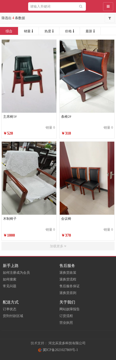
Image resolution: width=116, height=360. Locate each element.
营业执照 (66, 323)
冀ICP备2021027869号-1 (60, 350)
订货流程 (66, 316)
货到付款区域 (13, 316)
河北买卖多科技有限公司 (67, 343)
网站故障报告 (69, 309)
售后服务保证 (69, 286)
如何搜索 (9, 279)
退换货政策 (67, 273)
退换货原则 (67, 293)
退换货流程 (67, 279)
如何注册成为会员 (16, 273)
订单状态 (9, 309)
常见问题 (9, 286)
